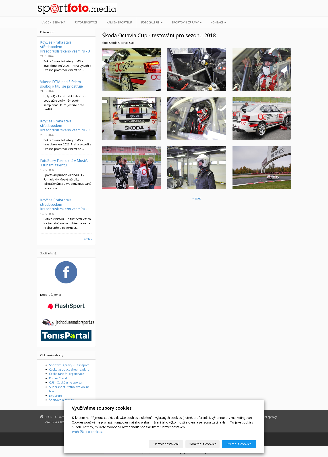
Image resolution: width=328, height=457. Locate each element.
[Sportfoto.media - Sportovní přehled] (77, 8)
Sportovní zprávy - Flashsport (69, 365)
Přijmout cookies (239, 444)
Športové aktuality (61, 400)
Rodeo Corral (58, 378)
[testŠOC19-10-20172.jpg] (131, 69)
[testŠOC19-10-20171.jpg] (262, 167)
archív (88, 239)
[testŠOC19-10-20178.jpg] (196, 167)
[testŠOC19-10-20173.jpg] (131, 167)
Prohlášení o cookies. (87, 432)
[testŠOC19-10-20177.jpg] (196, 118)
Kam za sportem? (119, 22)
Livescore (55, 396)
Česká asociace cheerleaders (69, 369)
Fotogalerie (150, 22)
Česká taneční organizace (66, 374)
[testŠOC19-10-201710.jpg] (131, 118)
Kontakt (217, 22)
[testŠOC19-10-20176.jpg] (196, 69)
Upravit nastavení (166, 444)
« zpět (196, 198)
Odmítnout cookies (202, 444)
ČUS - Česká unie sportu (65, 382)
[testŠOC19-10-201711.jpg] (262, 69)
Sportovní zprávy (185, 22)
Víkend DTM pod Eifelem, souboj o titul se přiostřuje (61, 84)
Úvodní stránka (53, 22)
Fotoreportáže (86, 22)
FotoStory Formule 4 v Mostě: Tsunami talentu (64, 163)
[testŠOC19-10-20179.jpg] (262, 118)
